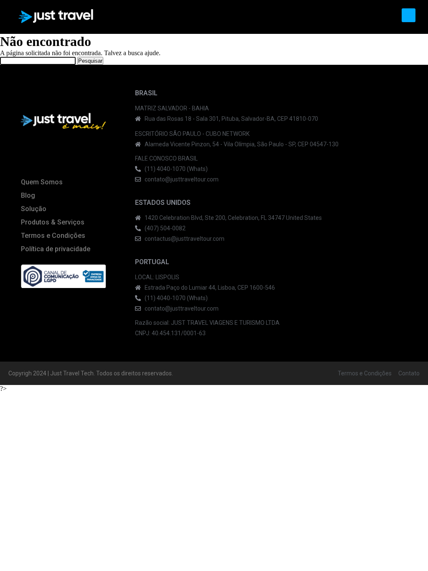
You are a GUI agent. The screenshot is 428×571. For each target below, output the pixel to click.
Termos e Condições (53, 236)
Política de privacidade (55, 249)
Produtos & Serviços (52, 222)
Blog (28, 195)
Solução (33, 209)
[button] (408, 15)
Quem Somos (42, 182)
